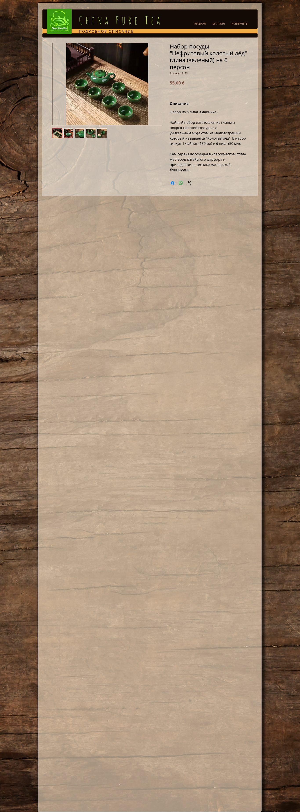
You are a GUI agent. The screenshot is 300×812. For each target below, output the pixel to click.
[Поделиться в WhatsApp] (181, 183)
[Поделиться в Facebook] (172, 183)
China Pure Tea (121, 20)
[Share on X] (189, 183)
